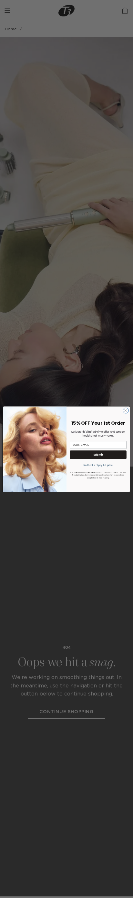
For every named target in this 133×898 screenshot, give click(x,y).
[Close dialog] (125, 410)
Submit (98, 454)
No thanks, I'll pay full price (98, 464)
